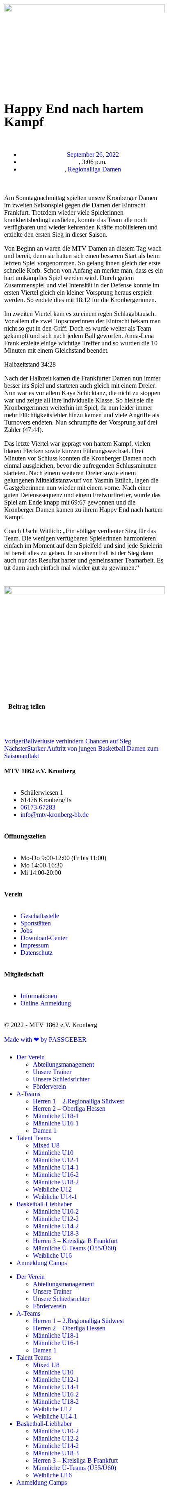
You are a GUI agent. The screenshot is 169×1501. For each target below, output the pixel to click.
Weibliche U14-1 (55, 1196)
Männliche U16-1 (56, 1123)
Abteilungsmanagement (63, 1064)
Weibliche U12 (52, 1189)
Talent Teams (33, 1137)
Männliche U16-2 (56, 1174)
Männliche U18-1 (56, 1115)
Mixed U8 (46, 1145)
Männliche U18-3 (56, 1233)
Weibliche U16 (52, 1255)
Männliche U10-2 (56, 1211)
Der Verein (30, 1057)
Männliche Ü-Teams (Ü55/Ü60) (74, 1248)
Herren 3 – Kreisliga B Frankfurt (75, 1240)
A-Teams (28, 1093)
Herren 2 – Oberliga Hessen (69, 1108)
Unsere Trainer (52, 1071)
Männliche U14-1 (56, 1167)
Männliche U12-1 (56, 1159)
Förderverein (49, 1086)
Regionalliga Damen (94, 169)
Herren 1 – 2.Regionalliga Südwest (78, 1101)
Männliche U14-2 (56, 1226)
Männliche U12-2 (56, 1218)
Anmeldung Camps (41, 1262)
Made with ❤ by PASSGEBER (45, 1039)
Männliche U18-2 (56, 1182)
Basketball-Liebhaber (44, 1204)
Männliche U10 (53, 1152)
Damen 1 (45, 1130)
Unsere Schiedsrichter (61, 1079)
